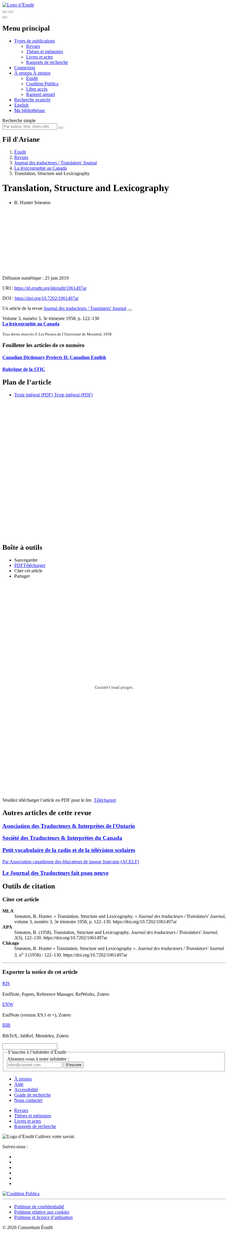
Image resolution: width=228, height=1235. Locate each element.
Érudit (32, 78)
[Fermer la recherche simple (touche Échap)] (10, 12)
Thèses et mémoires (44, 51)
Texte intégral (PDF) (33, 394)
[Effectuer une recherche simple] (4, 12)
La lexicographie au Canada (40, 168)
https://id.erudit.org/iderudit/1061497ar (50, 288)
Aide (18, 1084)
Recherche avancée (32, 99)
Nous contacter (28, 1100)
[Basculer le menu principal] (4, 17)
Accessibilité (26, 1089)
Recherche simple (19, 120)
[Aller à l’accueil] (18, 4)
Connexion (24, 67)
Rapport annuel (40, 94)
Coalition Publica (42, 83)
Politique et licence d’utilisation (43, 1217)
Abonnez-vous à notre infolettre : (38, 1058)
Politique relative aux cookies (41, 1211)
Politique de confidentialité (39, 1206)
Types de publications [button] (34, 40)
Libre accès (37, 89)
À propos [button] (23, 72)
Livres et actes (39, 56)
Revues (33, 46)
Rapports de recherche (47, 62)
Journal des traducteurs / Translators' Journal (55, 162)
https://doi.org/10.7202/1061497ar (46, 298)
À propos (41, 72)
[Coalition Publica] (20, 1193)
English (21, 105)
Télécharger (105, 800)
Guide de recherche (32, 1094)
